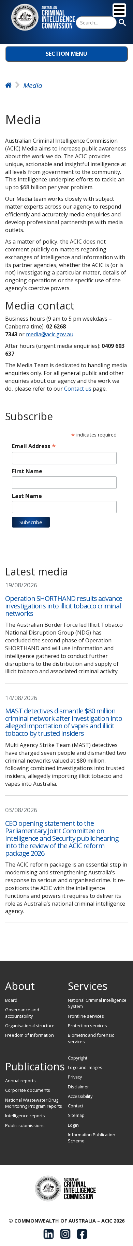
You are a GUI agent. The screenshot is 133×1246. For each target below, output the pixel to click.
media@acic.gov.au (49, 334)
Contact (75, 1106)
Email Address (34, 446)
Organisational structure (30, 1025)
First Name (27, 471)
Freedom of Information (29, 1035)
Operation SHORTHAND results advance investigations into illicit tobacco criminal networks (63, 606)
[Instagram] (65, 1234)
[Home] (44, 17)
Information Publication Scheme (91, 1138)
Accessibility (80, 1096)
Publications (35, 1066)
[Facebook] (82, 1234)
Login (73, 1125)
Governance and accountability (22, 1013)
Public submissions (25, 1125)
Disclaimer (78, 1087)
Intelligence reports (25, 1115)
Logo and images (85, 1067)
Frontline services (86, 1016)
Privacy (75, 1077)
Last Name (27, 496)
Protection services (87, 1025)
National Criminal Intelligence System (97, 1003)
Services (87, 986)
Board (11, 1000)
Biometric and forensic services (91, 1038)
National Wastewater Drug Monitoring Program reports (33, 1103)
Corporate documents (27, 1090)
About (20, 986)
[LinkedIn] (49, 1234)
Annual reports (20, 1081)
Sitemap (76, 1115)
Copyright (77, 1058)
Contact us (77, 388)
